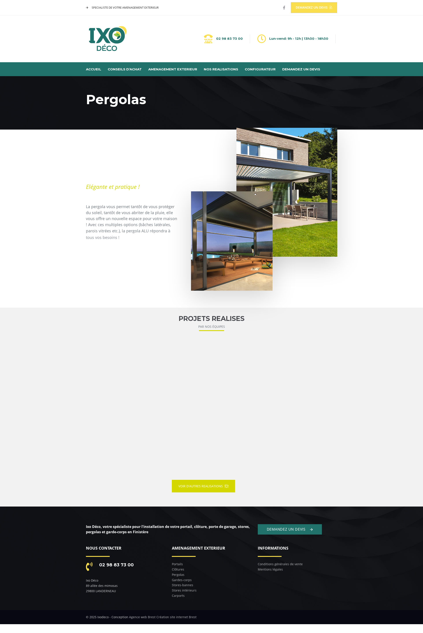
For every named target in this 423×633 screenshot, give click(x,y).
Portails (177, 564)
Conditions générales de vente (280, 564)
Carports (178, 595)
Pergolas (178, 575)
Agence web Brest (142, 617)
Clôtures (178, 569)
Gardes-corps (182, 580)
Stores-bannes (182, 585)
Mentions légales (270, 569)
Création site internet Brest (176, 617)
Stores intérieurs (184, 590)
